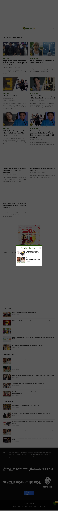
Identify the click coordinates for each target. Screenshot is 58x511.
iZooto (40, 264)
